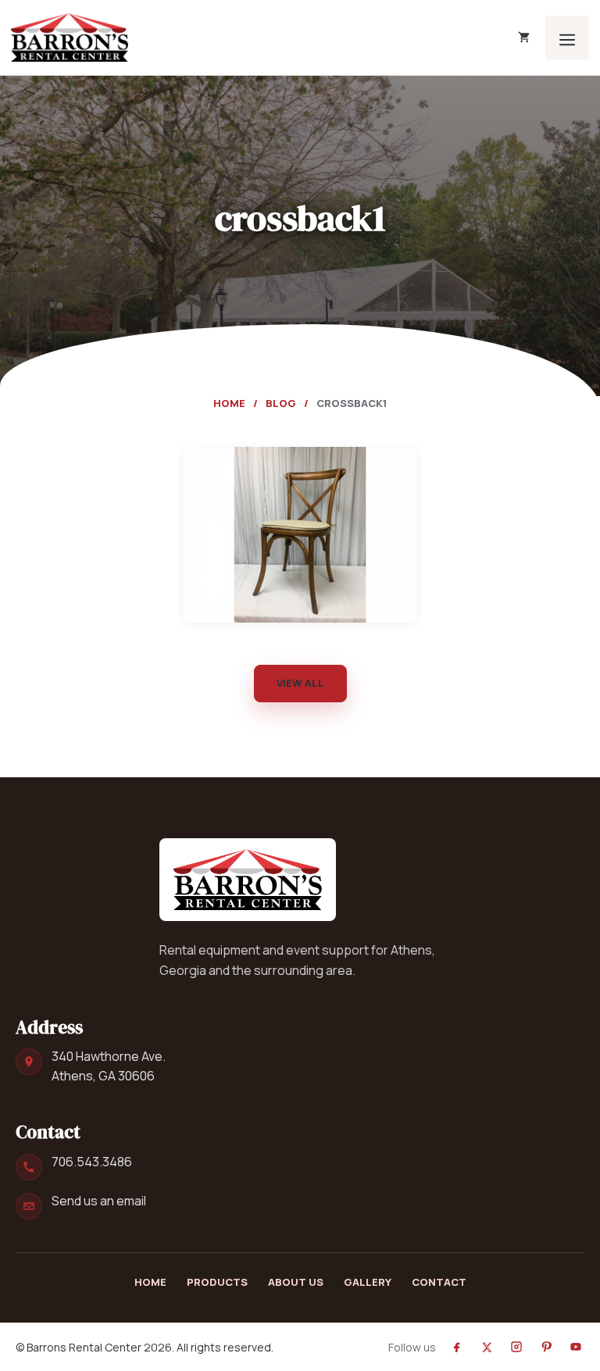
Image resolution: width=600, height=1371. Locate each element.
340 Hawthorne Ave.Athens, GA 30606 (109, 1066)
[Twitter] (486, 1346)
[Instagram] (516, 1346)
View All (300, 683)
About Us (295, 1282)
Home (229, 403)
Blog (281, 403)
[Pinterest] (546, 1346)
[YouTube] (575, 1346)
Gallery (367, 1282)
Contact (439, 1282)
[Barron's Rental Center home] (247, 879)
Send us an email (99, 1200)
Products (217, 1282)
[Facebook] (457, 1346)
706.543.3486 (92, 1161)
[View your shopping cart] (523, 37)
